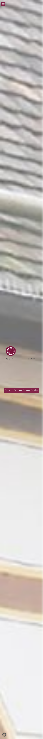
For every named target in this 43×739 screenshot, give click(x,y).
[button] (3, 4)
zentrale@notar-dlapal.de (28, 390)
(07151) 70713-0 (10, 390)
